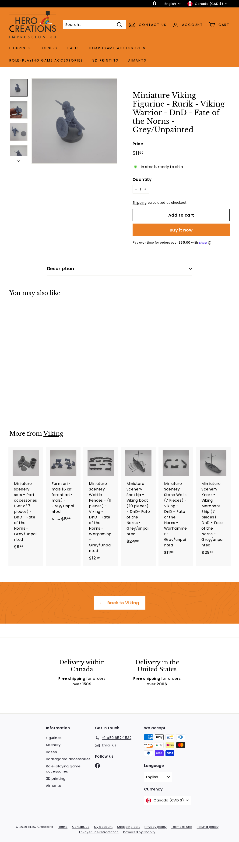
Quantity (142, 179)
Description (60, 269)
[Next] (18, 160)
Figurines (19, 48)
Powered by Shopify (139, 832)
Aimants (137, 60)
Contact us (80, 827)
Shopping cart (128, 827)
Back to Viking (122, 603)
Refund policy (207, 827)
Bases (73, 48)
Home (62, 827)
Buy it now (181, 230)
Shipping (140, 202)
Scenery (49, 48)
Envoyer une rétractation (99, 832)
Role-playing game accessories (46, 60)
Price (138, 144)
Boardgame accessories (117, 48)
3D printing (105, 60)
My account (103, 827)
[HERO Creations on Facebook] (97, 765)
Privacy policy (155, 827)
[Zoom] (74, 121)
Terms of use (181, 827)
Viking (53, 433)
